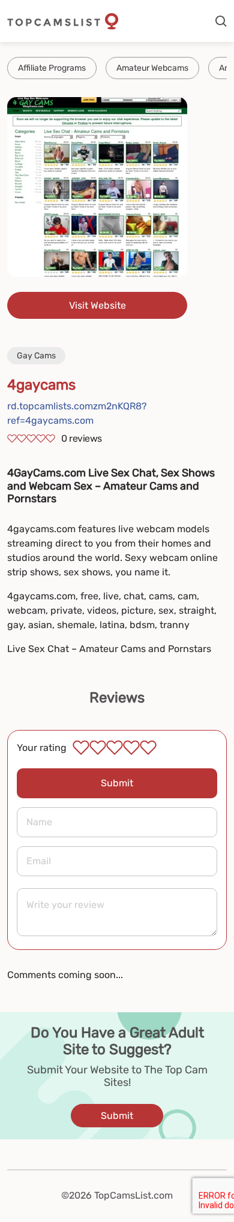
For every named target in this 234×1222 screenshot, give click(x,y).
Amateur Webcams (152, 68)
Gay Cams (36, 356)
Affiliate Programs (52, 68)
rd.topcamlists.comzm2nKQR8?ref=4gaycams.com (77, 413)
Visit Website (97, 305)
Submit (117, 783)
